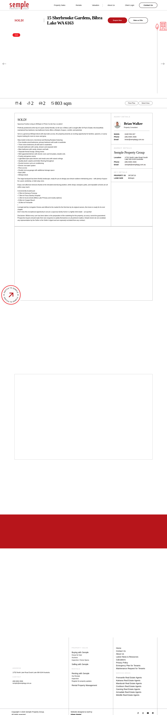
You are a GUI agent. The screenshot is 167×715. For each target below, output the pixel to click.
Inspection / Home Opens (80, 660)
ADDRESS (17, 668)
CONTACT (17, 677)
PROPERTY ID (120, 175)
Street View (146, 103)
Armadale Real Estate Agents (128, 692)
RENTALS (76, 669)
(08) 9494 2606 (130, 137)
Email (116, 139)
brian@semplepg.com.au (134, 139)
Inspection (75, 678)
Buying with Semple (80, 652)
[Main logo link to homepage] (19, 5)
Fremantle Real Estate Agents (129, 678)
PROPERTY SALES (80, 647)
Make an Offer (138, 20)
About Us (111, 5)
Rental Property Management (84, 685)
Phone (116, 137)
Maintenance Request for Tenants (130, 668)
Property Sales (59, 5)
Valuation (95, 5)
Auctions (75, 657)
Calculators (121, 660)
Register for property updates (82, 681)
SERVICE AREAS (123, 673)
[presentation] (4, 64)
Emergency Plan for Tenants (128, 666)
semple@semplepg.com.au (135, 165)
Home (118, 648)
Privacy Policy (122, 663)
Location (117, 157)
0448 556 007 (130, 134)
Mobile (116, 134)
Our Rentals (76, 676)
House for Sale (77, 655)
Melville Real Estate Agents (127, 695)
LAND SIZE (118, 178)
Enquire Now (117, 20)
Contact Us (121, 651)
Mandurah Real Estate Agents (129, 683)
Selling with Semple (80, 664)
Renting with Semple (80, 673)
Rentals (79, 5)
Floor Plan (131, 103)
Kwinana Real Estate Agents (128, 680)
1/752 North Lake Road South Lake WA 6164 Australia (31, 672)
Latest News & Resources (127, 657)
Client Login (129, 5)
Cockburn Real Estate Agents (128, 686)
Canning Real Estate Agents (128, 689)
